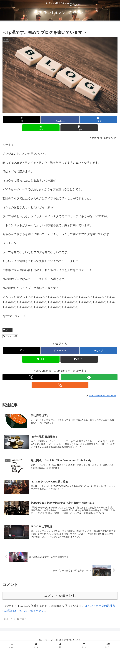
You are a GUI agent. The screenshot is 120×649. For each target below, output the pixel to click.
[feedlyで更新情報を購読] (89, 377)
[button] (79, 127)
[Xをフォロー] (30, 377)
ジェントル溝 (11, 336)
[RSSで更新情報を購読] (60, 385)
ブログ (9, 330)
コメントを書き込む (60, 596)
